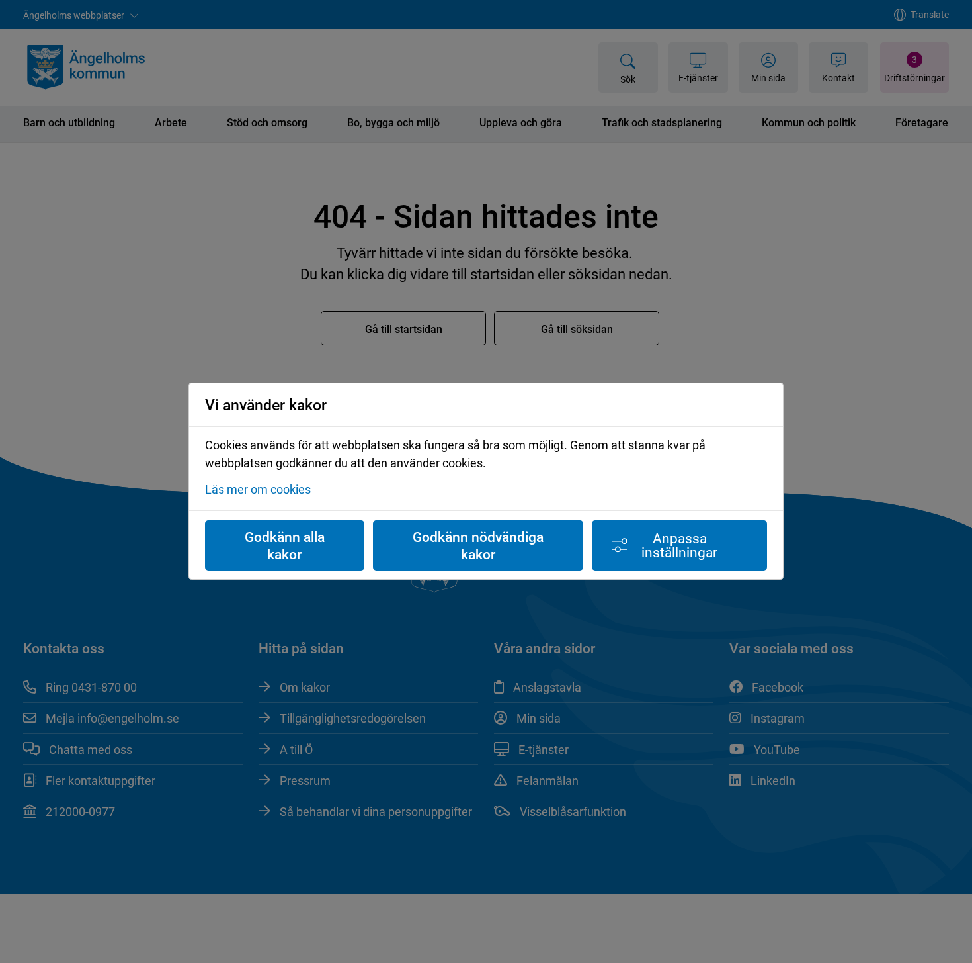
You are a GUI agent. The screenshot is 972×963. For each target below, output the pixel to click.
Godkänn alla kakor (285, 545)
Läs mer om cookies (258, 490)
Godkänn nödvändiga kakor (478, 545)
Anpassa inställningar (679, 545)
